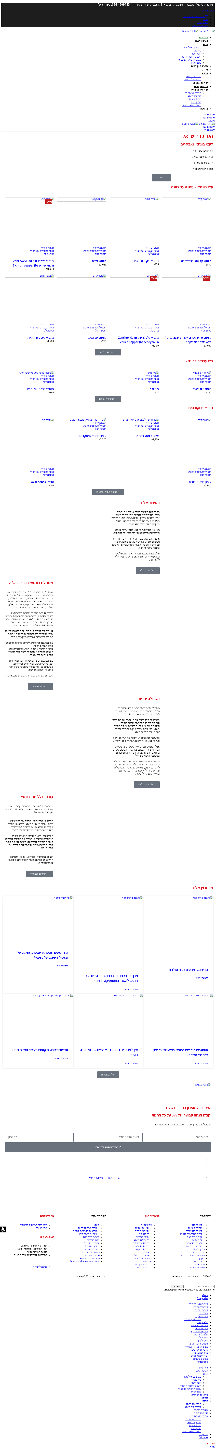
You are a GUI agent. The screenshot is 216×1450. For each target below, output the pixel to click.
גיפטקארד (196, 1391)
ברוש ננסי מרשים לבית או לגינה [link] (188, 969)
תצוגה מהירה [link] (204, 247)
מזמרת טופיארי (202, 389)
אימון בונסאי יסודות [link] (200, 482)
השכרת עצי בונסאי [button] (191, 105)
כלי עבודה (196, 1379)
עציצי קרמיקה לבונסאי (189, 1388)
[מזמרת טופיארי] (202, 372)
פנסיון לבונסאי (194, 1422)
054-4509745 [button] (121, 4)
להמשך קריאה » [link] (201, 978)
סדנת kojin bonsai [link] (42, 482)
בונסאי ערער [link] (98, 261)
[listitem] (178, 945)
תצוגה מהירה (204, 375)
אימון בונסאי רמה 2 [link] (147, 436)
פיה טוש (154, 389)
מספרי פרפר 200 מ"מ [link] (40, 389)
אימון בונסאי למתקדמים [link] (92, 436)
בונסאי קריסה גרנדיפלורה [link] (196, 261)
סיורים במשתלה (193, 1419)
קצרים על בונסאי (192, 1407)
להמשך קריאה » (201, 1063)
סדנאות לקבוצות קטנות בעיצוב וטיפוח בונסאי (39, 1050)
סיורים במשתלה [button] (193, 93)
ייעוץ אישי (196, 1428)
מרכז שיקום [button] (195, 99)
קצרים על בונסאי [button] (192, 79)
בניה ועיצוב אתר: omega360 (91, 1276)
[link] (206, 123)
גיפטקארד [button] (196, 62)
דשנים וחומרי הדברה (190, 1385)
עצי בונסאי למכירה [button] (191, 47)
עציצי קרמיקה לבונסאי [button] (189, 59)
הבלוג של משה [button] (193, 76)
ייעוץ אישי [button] (196, 102)
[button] (208, 10)
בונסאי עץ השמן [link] (97, 338)
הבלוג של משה (193, 1404)
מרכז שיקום (195, 1425)
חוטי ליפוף (196, 1382)
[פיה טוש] (153, 372)
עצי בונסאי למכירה (191, 1376)
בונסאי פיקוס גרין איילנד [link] (145, 261)
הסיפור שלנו (150, 502)
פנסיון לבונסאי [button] (194, 96)
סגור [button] (212, 1447)
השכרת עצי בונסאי (191, 1431)
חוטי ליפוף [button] (196, 53)
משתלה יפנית (149, 698)
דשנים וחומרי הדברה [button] (190, 56)
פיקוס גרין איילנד (192, 1319)
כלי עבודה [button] (196, 50)
